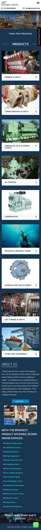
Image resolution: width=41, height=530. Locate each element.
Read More (19, 401)
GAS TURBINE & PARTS (15, 319)
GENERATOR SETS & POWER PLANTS (17, 146)
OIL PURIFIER (10, 182)
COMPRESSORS (11, 216)
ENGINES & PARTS (13, 77)
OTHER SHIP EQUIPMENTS (16, 354)
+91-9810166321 (9, 8)
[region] (20, 24)
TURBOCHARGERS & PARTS (16, 111)
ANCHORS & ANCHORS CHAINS (18, 251)
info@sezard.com (33, 8)
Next (34, 24)
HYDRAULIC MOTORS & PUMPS (18, 285)
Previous (6, 24)
